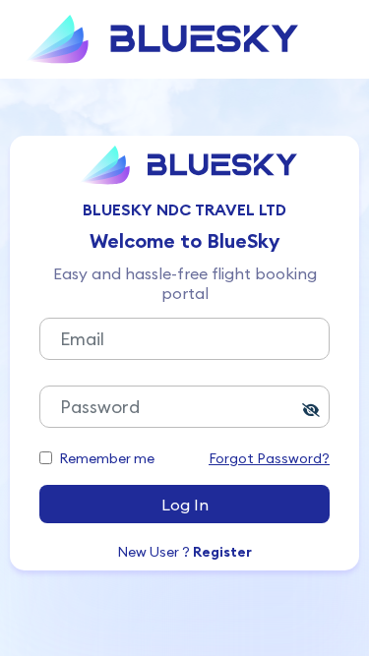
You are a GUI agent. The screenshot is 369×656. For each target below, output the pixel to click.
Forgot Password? (269, 458)
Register (222, 552)
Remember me (106, 458)
